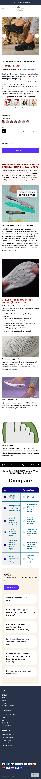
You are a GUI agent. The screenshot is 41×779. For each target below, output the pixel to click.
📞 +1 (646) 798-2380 (9, 715)
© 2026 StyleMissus (6, 776)
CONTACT (5, 717)
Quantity (5, 143)
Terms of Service (7, 743)
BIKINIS (4, 703)
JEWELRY (4, 695)
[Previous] (3, 2)
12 (15, 135)
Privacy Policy (6, 740)
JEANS (4, 700)
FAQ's (3, 720)
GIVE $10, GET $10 (8, 706)
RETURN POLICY (7, 726)
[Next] (37, 2)
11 (9, 135)
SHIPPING (5, 723)
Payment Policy (7, 745)
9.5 (34, 131)
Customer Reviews (8, 737)
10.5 (4, 135)
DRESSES (4, 698)
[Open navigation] (8, 8)
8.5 (24, 131)
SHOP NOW (11, 587)
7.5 (14, 131)
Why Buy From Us (8, 735)
